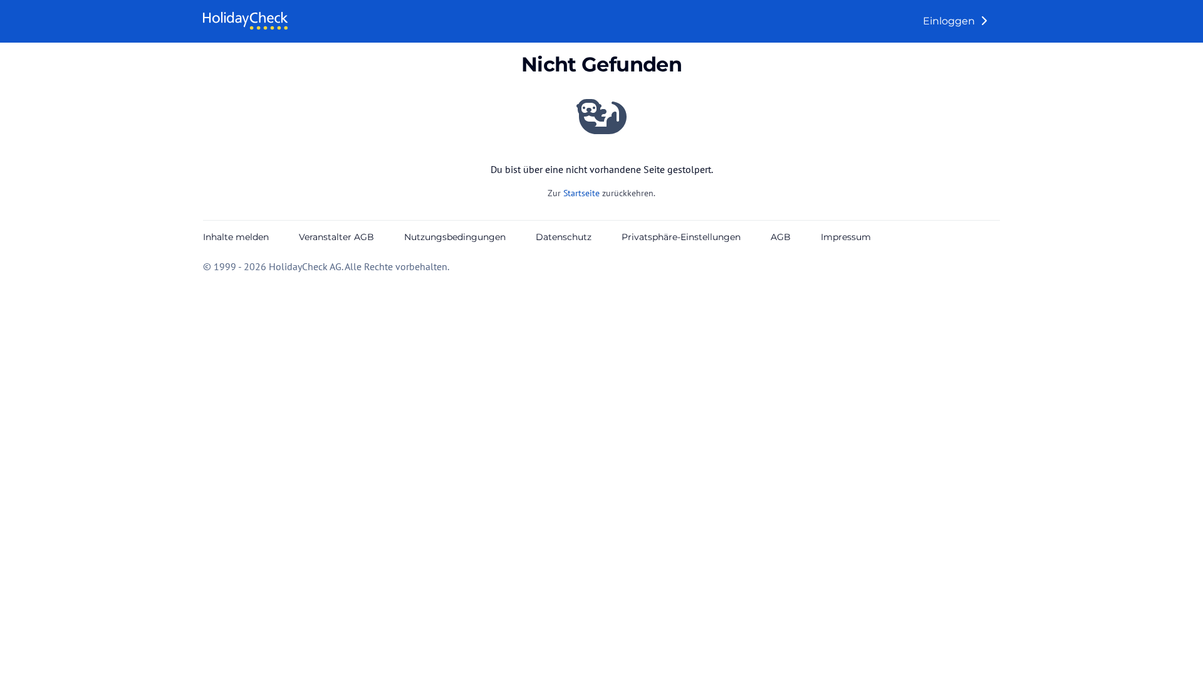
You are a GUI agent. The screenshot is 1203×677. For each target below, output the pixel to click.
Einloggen (950, 21)
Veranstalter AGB (336, 237)
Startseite (581, 193)
